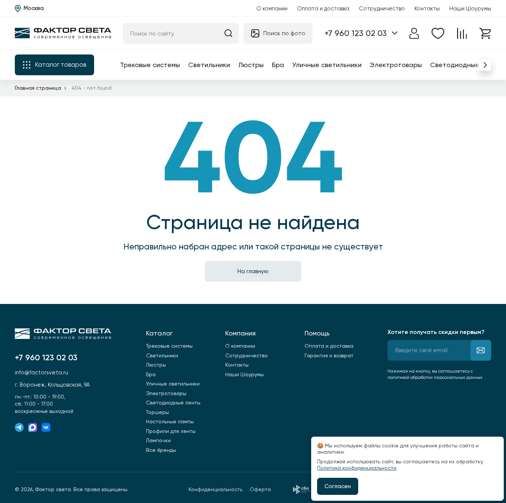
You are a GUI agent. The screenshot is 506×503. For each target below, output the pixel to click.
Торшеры (157, 412)
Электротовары (396, 65)
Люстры (251, 65)
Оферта (260, 489)
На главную (253, 271)
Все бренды (161, 450)
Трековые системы (150, 65)
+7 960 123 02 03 (355, 33)
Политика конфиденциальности (356, 468)
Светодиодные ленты (465, 65)
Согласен (337, 486)
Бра (278, 65)
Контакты (427, 8)
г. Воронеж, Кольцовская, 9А (52, 384)
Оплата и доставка (323, 8)
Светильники (209, 65)
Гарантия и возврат (328, 355)
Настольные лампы (170, 421)
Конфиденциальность (215, 489)
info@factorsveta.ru (41, 372)
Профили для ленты (171, 431)
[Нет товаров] (438, 33)
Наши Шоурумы (470, 8)
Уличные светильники (327, 65)
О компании (271, 8)
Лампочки (158, 440)
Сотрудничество (382, 8)
